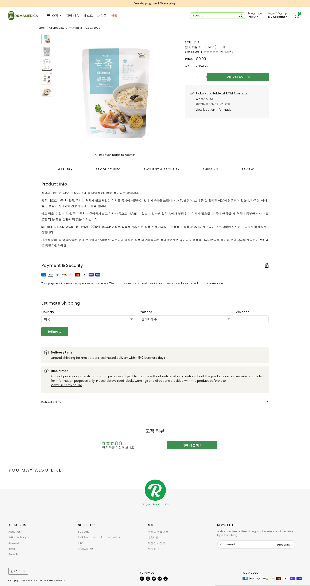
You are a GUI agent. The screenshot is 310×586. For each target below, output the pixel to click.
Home (40, 28)
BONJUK (191, 42)
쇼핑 (55, 15)
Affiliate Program (20, 537)
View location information (214, 110)
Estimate (55, 331)
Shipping (210, 169)
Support (83, 532)
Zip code (242, 312)
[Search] (241, 15)
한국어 (14, 571)
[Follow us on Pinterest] (154, 578)
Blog (11, 548)
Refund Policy (51, 402)
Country (47, 312)
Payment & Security (162, 169)
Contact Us (86, 548)
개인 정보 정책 (156, 543)
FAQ (80, 543)
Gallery (65, 169)
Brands (13, 554)
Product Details (198, 66)
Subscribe (283, 544)
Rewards (14, 543)
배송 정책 (153, 548)
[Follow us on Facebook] (142, 578)
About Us (14, 532)
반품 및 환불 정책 (158, 532)
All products (56, 28)
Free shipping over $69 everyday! (102, 3)
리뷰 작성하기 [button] (192, 445)
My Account (277, 17)
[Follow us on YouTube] (160, 578)
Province (145, 312)
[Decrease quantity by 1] (187, 77)
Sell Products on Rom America (99, 537)
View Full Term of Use (66, 385)
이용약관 (153, 537)
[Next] (169, 89)
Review (248, 169)
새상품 (102, 15)
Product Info (108, 169)
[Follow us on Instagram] (148, 578)
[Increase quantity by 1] (206, 77)
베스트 (88, 15)
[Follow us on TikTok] (165, 578)
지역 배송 (72, 15)
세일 (114, 15)
